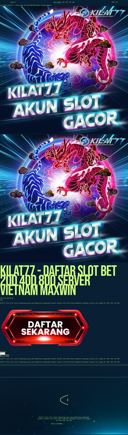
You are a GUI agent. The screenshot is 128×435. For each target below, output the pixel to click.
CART (115, 2)
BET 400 (71, 2)
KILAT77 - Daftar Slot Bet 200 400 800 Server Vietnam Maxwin (30, 5)
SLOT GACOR (57, 2)
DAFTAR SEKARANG (57, 424)
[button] (4, 355)
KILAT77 (13, 2)
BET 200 (65, 2)
